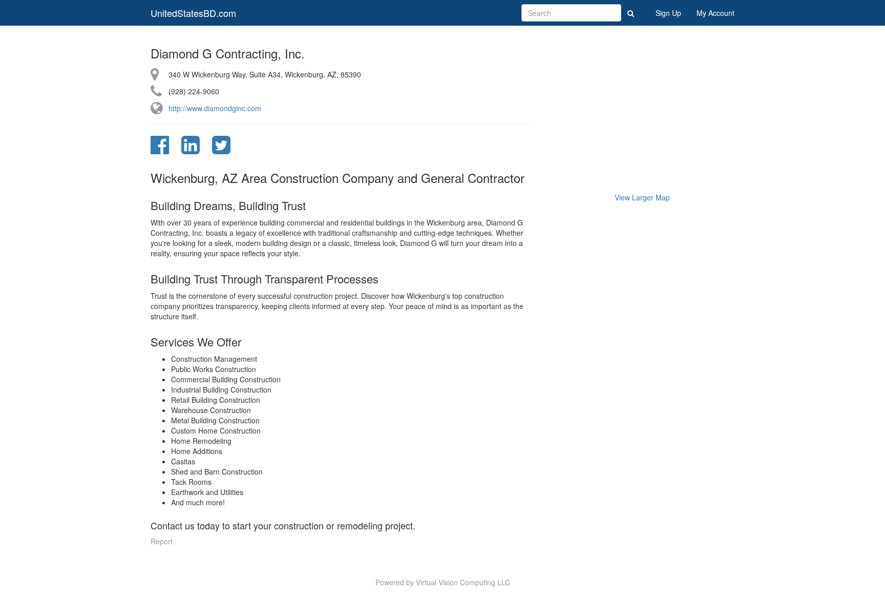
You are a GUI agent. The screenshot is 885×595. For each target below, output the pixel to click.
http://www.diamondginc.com (214, 108)
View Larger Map (642, 197)
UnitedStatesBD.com (193, 12)
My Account (715, 13)
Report (162, 541)
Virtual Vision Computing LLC (463, 582)
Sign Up (668, 13)
